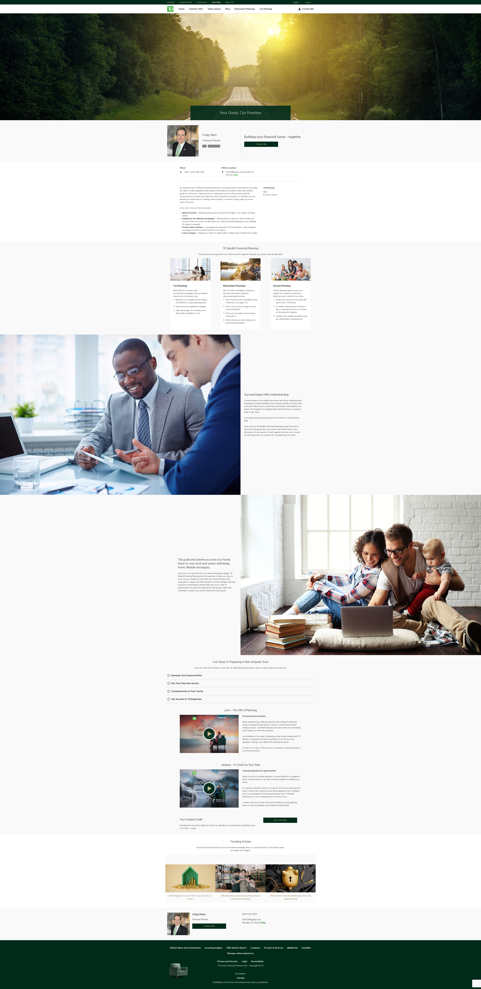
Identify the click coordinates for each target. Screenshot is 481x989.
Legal (244, 961)
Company (255, 948)
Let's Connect (280, 820)
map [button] (235, 175)
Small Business (185, 2)
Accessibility (257, 961)
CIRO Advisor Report (236, 948)
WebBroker (292, 948)
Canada (240, 978)
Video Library (214, 9)
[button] (184, 675)
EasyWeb (306, 948)
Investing (216, 2)
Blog (227, 9)
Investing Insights (213, 948)
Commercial (202, 2)
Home (182, 9)
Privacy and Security (227, 961)
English (297, 3)
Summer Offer (196, 9)
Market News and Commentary (185, 948)
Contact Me (308, 9)
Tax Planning (265, 9)
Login (307, 2)
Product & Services (273, 948)
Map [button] (263, 923)
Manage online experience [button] (240, 953)
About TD (229, 2)
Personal (170, 2)
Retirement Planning (245, 9)
